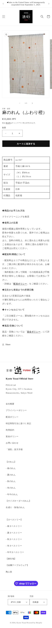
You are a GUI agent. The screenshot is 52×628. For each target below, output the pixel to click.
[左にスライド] (19, 103)
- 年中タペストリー (15, 552)
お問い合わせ (12, 443)
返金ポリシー (34, 332)
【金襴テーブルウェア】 (17, 565)
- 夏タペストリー (14, 533)
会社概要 (10, 404)
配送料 (8, 123)
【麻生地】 (11, 559)
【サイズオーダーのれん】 (18, 501)
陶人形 (9, 572)
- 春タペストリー (14, 526)
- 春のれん (11, 468)
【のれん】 (11, 462)
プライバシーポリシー (16, 410)
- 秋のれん (11, 481)
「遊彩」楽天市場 (14, 449)
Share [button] (8, 344)
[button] (3, 16)
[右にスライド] (32, 103)
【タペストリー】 (14, 520)
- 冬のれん (11, 488)
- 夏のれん (11, 475)
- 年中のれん (12, 494)
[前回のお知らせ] (3, 4)
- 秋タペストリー (14, 539)
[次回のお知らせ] (49, 4)
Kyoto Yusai (21, 623)
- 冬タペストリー (14, 546)
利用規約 (10, 430)
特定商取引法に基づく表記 (18, 423)
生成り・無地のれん (15, 507)
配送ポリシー (20, 284)
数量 (4, 128)
